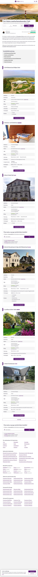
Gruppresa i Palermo (23, 454)
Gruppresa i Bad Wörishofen (7, 500)
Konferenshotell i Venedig (7, 492)
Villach (4, 469)
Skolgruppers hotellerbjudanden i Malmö (10, 456)
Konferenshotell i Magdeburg (18, 491)
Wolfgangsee (16, 472)
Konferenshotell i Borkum (18, 483)
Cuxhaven (5, 445)
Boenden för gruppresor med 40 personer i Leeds (10, 453)
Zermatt (4, 471)
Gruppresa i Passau (28, 500)
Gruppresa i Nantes (17, 503)
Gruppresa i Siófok (6, 483)
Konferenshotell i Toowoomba (18, 481)
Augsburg (5, 443)
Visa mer (19, 419)
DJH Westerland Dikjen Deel (10, 53)
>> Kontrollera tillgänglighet (19, 170)
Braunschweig (27, 467)
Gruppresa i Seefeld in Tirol (7, 505)
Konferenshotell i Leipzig (18, 480)
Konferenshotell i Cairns (29, 483)
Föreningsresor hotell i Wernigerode (26, 453)
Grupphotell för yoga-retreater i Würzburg (10, 458)
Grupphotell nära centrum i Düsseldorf (10, 460)
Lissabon (26, 447)
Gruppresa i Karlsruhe (7, 478)
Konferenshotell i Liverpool (29, 489)
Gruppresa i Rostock (28, 503)
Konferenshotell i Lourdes (29, 491)
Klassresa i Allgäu (17, 489)
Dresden (15, 471)
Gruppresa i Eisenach (28, 501)
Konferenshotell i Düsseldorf (18, 492)
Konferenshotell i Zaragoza (7, 494)
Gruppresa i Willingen (18, 501)
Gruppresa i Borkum (7, 501)
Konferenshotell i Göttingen (29, 478)
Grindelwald (16, 445)
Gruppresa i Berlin (27, 481)
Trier (4, 442)
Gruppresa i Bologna (28, 505)
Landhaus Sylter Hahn (8, 60)
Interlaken (26, 442)
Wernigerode (26, 443)
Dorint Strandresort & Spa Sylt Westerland (12, 58)
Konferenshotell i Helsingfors (29, 494)
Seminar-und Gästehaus (9, 54)
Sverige (25, 472)
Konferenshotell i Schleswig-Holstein (7, 480)
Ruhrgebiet (16, 442)
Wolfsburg (16, 469)
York (25, 445)
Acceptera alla (32, 571)
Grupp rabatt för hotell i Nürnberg (9, 454)
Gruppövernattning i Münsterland (25, 461)
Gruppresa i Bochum (18, 505)
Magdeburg (5, 467)
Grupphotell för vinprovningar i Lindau (26, 458)
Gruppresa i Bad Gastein (7, 503)
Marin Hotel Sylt (7, 56)
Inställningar (32, 573)
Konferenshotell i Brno (28, 480)
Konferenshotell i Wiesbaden (7, 481)
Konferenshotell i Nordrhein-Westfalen (18, 494)
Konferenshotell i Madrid (7, 491)
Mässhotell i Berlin (6, 461)
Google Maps (26, 99)
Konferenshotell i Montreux (18, 478)
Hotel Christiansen (8, 61)
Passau (15, 467)
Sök (29, 25)
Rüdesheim (5, 472)
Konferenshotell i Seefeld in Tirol (7, 489)
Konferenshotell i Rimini (29, 492)
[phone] (34, 1)
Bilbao (25, 469)
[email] (36, 1)
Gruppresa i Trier (17, 500)
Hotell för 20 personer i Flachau (25, 456)
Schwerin (15, 447)
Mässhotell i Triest (22, 460)
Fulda (15, 443)
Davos (4, 447)
